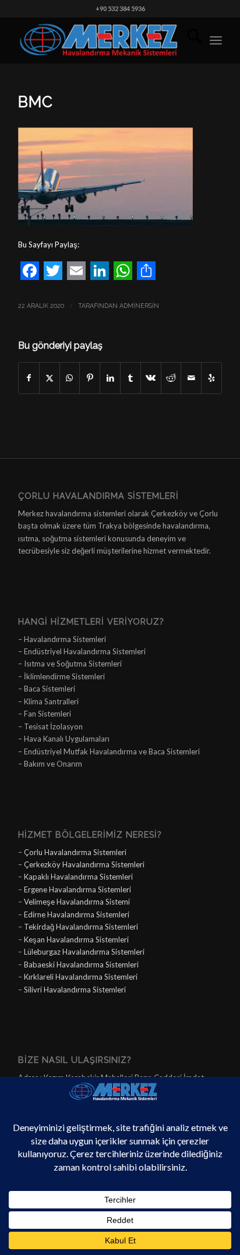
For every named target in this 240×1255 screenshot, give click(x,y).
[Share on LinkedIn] (110, 378)
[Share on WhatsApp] (70, 378)
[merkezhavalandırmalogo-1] (99, 40)
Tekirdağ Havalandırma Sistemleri (81, 926)
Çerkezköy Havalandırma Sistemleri (84, 864)
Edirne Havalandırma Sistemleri (76, 914)
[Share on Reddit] (171, 378)
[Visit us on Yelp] (211, 378)
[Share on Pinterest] (90, 378)
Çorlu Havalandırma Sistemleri (75, 852)
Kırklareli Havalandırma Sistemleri (80, 976)
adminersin (139, 305)
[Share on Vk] (151, 378)
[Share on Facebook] (29, 378)
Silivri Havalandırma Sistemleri (75, 989)
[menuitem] (188, 40)
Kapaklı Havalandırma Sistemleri (78, 876)
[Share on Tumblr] (130, 378)
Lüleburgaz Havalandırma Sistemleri (84, 951)
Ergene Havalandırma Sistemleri (77, 889)
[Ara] (188, 40)
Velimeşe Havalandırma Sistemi (77, 901)
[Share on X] (49, 378)
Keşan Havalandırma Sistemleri (76, 939)
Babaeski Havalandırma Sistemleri (81, 964)
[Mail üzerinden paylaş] (191, 378)
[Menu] (216, 40)
